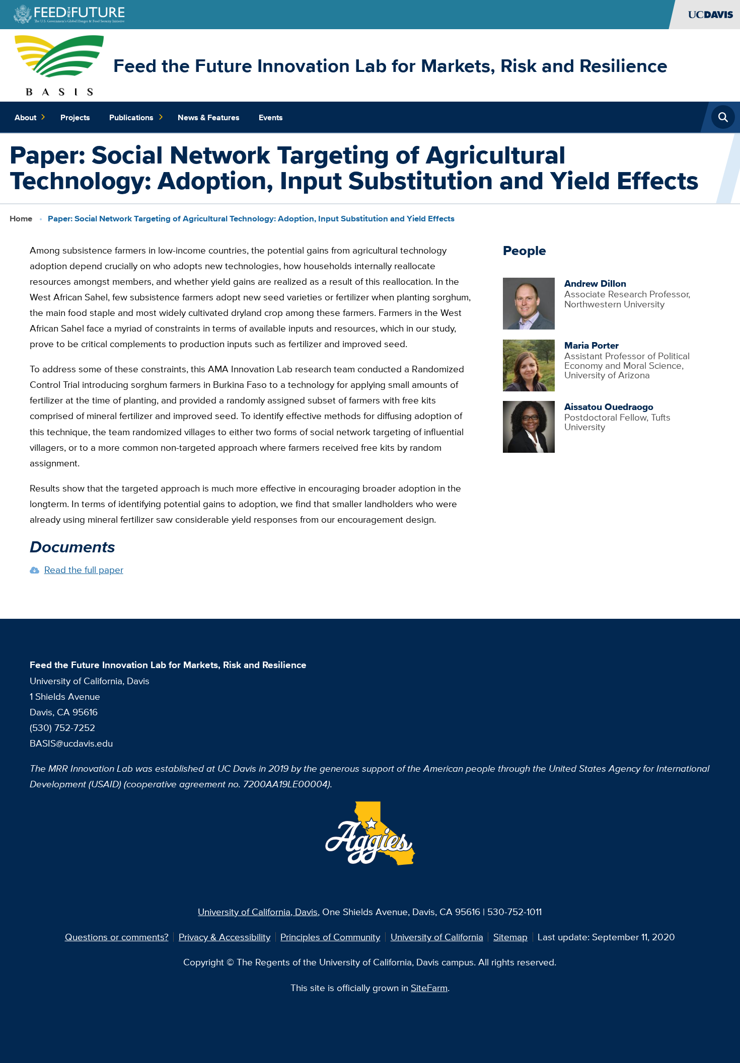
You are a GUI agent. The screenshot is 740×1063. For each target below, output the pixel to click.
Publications (131, 117)
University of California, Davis (258, 912)
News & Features (209, 117)
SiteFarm (429, 987)
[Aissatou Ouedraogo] (529, 426)
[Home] (59, 64)
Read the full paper (83, 569)
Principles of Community (330, 937)
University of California (437, 937)
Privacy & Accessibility (224, 937)
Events (271, 117)
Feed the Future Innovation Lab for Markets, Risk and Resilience (390, 65)
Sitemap (510, 937)
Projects (75, 117)
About (25, 117)
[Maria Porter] (529, 364)
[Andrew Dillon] (529, 302)
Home (21, 218)
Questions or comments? (117, 937)
